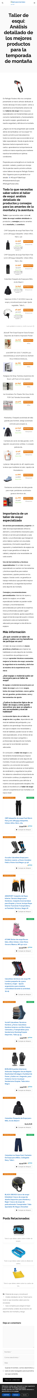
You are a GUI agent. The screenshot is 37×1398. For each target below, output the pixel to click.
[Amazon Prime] (29, 826)
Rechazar (15, 1395)
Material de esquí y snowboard (16, 1294)
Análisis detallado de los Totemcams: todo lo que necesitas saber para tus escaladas (17, 1300)
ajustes (16, 1391)
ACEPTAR (6, 1395)
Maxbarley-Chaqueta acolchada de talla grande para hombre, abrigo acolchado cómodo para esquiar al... (18, 421)
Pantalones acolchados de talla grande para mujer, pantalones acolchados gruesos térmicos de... (18, 490)
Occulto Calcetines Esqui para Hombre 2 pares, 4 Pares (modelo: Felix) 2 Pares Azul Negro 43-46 (18, 860)
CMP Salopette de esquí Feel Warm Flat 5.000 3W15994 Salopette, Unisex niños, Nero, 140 (18, 234)
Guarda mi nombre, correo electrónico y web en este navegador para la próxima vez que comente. (19, 1371)
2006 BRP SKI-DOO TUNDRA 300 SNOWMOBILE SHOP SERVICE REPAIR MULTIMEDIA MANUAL (18, 356)
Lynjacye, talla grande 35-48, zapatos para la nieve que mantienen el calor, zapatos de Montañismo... (18, 467)
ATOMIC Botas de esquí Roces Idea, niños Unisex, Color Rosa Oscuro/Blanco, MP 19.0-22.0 (16, 942)
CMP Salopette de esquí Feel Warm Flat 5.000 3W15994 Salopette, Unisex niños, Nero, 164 (18, 258)
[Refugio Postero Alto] (19, 3)
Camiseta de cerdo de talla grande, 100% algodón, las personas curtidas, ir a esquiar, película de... (18, 444)
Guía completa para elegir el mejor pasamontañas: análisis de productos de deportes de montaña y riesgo (17, 1309)
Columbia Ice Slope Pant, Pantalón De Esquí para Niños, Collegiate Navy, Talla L (18, 1157)
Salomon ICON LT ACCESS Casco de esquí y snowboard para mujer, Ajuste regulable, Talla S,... (18, 302)
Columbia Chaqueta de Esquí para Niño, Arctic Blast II (18, 1119)
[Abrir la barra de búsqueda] (2, 3)
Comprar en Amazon (24, 829)
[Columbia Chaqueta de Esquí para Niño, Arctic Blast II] (18, 1108)
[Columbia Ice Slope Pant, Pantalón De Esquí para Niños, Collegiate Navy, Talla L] (18, 1145)
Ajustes (25, 1395)
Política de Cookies (20, 1388)
